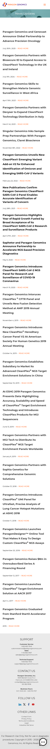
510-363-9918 (26, 684)
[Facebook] (28, 704)
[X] (24, 704)
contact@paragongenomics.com (26, 682)
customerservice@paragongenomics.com (26, 648)
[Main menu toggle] (44, 4)
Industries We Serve (26, 725)
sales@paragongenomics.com (26, 655)
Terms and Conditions (26, 721)
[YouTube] (33, 704)
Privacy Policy (26, 719)
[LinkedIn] (19, 704)
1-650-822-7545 (26, 646)
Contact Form (26, 717)
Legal (27, 723)
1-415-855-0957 (26, 653)
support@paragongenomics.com (26, 664)
